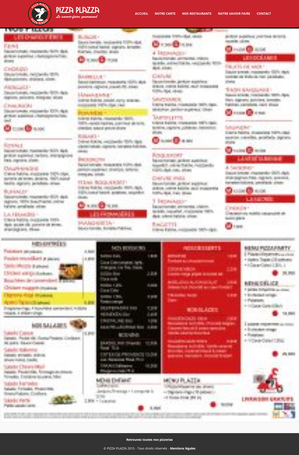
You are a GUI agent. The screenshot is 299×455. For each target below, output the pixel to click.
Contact (264, 13)
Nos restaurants (196, 13)
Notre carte (165, 13)
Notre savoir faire (234, 13)
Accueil (141, 13)
